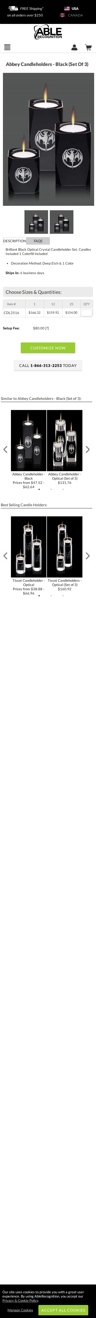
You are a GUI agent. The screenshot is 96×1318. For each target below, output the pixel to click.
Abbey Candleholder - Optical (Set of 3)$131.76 (64, 478)
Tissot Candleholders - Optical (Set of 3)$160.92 (65, 584)
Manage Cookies (20, 1310)
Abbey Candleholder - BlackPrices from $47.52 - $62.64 (28, 480)
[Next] (88, 449)
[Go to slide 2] (51, 489)
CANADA (74, 15)
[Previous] (5, 449)
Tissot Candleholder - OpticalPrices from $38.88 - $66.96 (29, 586)
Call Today (48, 365)
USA (75, 8)
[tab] (14, 241)
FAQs (38, 241)
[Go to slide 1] (39, 489)
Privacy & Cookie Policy (20, 1300)
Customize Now (48, 348)
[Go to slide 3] (63, 489)
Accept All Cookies (63, 1310)
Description (14, 241)
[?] (47, 328)
